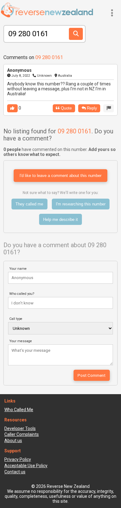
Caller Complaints (21, 434)
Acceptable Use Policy (25, 465)
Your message (20, 341)
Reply (91, 108)
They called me (29, 204)
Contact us (14, 471)
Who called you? (21, 294)
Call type (15, 319)
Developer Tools (20, 428)
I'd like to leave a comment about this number (60, 175)
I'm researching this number (80, 204)
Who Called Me (18, 409)
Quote (66, 108)
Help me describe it (60, 219)
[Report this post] (108, 108)
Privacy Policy (17, 459)
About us (13, 440)
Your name (18, 269)
